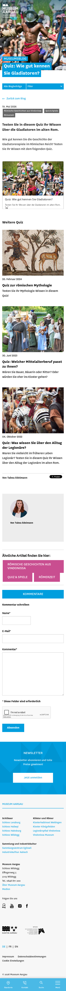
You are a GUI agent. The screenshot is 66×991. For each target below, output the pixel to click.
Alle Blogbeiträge (13, 86)
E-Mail (6, 631)
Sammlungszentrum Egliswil (16, 848)
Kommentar (9, 649)
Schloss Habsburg (11, 831)
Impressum (8, 956)
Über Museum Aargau (13, 885)
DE (3, 946)
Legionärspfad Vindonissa (46, 831)
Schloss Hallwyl (10, 826)
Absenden (13, 727)
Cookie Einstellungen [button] (13, 961)
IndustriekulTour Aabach (15, 852)
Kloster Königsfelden (44, 826)
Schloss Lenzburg (11, 822)
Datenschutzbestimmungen (32, 956)
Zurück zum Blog (16, 98)
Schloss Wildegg (10, 835)
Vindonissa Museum (43, 835)
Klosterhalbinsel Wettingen (47, 822)
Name (6, 613)
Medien (6, 889)
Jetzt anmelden (33, 777)
